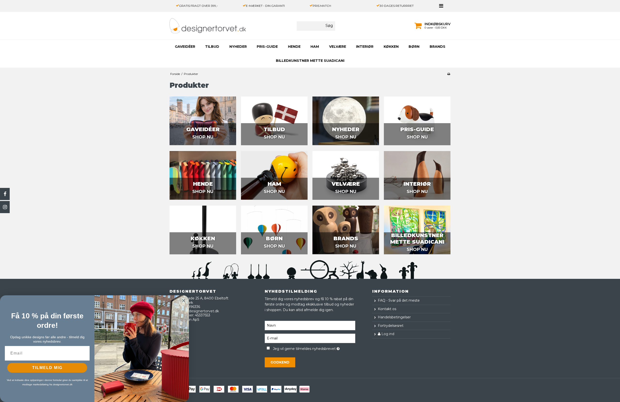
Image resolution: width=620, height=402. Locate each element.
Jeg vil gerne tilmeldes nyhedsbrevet (314, 348)
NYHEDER (238, 46)
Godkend (280, 362)
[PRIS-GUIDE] (417, 120)
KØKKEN (391, 46)
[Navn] (310, 325)
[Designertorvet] (197, 25)
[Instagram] (5, 207)
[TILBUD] (274, 120)
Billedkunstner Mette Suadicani (310, 60)
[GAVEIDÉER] (203, 120)
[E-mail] (310, 338)
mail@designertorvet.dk (198, 311)
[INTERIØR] (417, 175)
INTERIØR (364, 46)
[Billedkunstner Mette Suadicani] (417, 230)
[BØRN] (274, 230)
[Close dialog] (183, 301)
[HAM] (274, 175)
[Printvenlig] (448, 74)
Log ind (387, 334)
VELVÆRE (337, 46)
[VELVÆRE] (345, 175)
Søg (329, 25)
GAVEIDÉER (185, 46)
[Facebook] (5, 194)
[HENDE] (203, 175)
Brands (437, 46)
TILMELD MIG (47, 368)
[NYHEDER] (345, 120)
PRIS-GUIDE (267, 46)
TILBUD (212, 46)
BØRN (414, 46)
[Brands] (345, 230)
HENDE (294, 46)
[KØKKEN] (203, 230)
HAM (314, 46)
